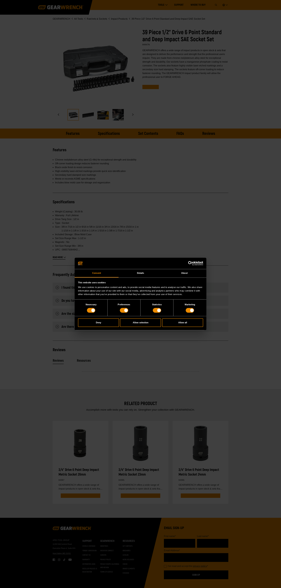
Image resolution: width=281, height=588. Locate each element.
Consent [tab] (96, 273)
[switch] (124, 310)
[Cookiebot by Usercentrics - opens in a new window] (190, 263)
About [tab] (184, 273)
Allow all (182, 322)
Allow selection (140, 322)
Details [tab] (140, 273)
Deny (98, 322)
